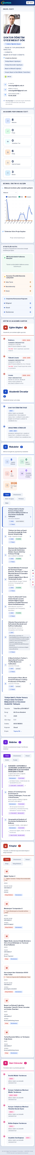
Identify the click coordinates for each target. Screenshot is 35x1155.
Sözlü (7, 760)
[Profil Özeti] (33, 570)
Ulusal (27, 756)
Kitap (6, 863)
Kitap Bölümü (17, 863)
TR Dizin (21, 499)
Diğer (6, 503)
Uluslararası (17, 494)
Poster (15, 760)
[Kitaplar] (33, 582)
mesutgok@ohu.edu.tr (16, 85)
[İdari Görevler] (33, 584)
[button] (11, 197)
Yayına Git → (18, 731)
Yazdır (31, 2)
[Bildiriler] (33, 579)
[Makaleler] (33, 576)
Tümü (7, 494)
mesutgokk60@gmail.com (17, 90)
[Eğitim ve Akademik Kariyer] (33, 573)
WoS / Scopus (9, 499)
